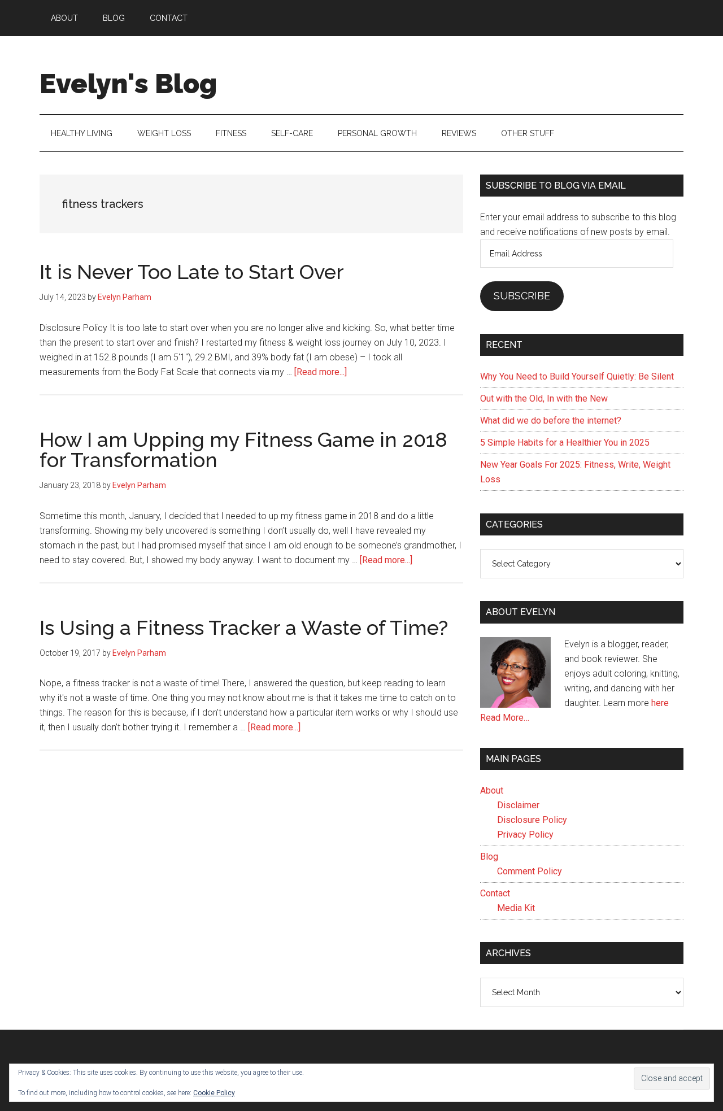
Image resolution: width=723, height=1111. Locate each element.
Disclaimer (518, 805)
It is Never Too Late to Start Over (192, 272)
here (660, 703)
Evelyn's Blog (128, 83)
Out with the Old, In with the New (544, 398)
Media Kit (516, 908)
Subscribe (522, 296)
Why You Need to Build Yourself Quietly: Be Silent (577, 376)
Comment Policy (529, 871)
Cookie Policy (214, 1093)
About (491, 790)
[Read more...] (320, 372)
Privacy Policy (525, 834)
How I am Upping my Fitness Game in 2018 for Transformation (243, 450)
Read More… (504, 717)
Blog (489, 856)
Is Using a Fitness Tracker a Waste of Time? (244, 627)
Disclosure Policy (532, 819)
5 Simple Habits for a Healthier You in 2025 (565, 442)
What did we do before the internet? (550, 420)
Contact (495, 893)
